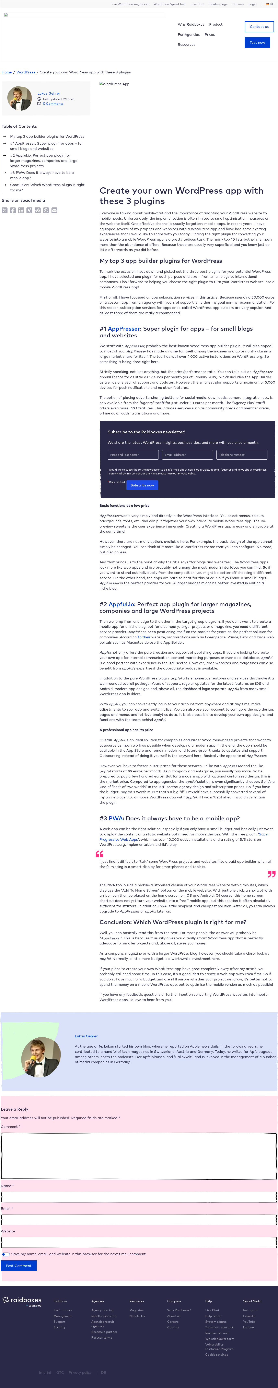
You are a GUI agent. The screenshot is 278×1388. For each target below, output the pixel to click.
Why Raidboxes (191, 24)
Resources (186, 44)
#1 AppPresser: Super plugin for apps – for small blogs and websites (46, 146)
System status (216, 1322)
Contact (173, 1327)
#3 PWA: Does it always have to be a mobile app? (42, 175)
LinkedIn (249, 1316)
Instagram (250, 1310)
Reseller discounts (104, 1316)
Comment (10, 1126)
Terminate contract (219, 1327)
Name (7, 1186)
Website (8, 1231)
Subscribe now (142, 485)
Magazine (136, 1310)
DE (103, 1372)
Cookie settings (216, 1354)
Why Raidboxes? (179, 1310)
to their (143, 637)
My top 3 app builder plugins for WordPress (47, 136)
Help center (213, 1316)
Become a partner (104, 1332)
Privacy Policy (186, 473)
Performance (63, 1310)
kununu (248, 1327)
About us (173, 1316)
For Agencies (189, 34)
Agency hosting (102, 1310)
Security (60, 1327)
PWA (115, 818)
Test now (257, 42)
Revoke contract (217, 1333)
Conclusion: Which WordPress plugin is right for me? (47, 187)
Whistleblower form (219, 1339)
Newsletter (137, 1316)
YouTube (249, 1322)
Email (7, 1208)
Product (216, 24)
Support (60, 1322)
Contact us (259, 26)
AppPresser (123, 328)
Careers (172, 1322)
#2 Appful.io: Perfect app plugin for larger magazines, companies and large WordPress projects (43, 160)
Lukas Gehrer (48, 93)
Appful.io (120, 604)
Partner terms (101, 1337)
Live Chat (212, 1310)
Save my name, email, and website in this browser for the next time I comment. (79, 1254)
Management (63, 1316)
